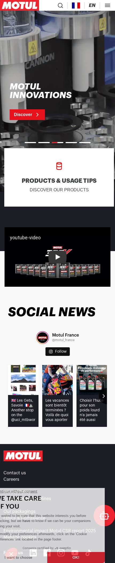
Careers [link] (11, 479)
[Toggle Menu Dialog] (107, 5)
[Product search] (60, 5)
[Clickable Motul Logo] (19, 5)
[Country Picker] (76, 5)
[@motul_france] (42, 337)
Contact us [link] (14, 473)
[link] (47, 101)
